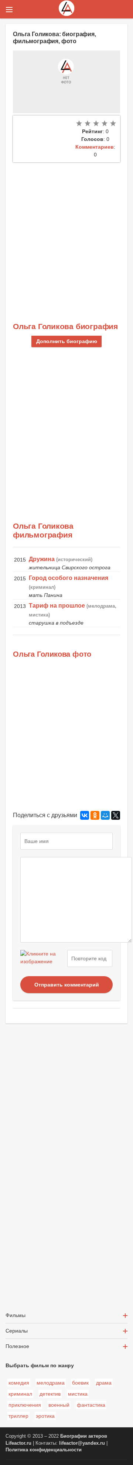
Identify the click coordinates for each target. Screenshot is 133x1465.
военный (58, 1405)
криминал (20, 1394)
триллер (18, 1416)
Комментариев (94, 147)
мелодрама (51, 1383)
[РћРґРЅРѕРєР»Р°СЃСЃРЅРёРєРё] (95, 815)
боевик (80, 1383)
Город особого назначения (68, 578)
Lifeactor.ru (18, 1443)
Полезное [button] (17, 1346)
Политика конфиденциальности (44, 1449)
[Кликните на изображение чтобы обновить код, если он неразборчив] (42, 958)
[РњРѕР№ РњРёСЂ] (105, 815)
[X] (115, 815)
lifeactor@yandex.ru (82, 1443)
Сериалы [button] (17, 1331)
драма (104, 1383)
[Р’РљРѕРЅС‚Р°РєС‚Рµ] (84, 815)
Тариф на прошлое (57, 605)
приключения (24, 1405)
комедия (18, 1383)
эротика (45, 1416)
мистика (78, 1394)
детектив (50, 1394)
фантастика (91, 1405)
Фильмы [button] (15, 1315)
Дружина (42, 559)
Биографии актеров (83, 1436)
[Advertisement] (66, 232)
